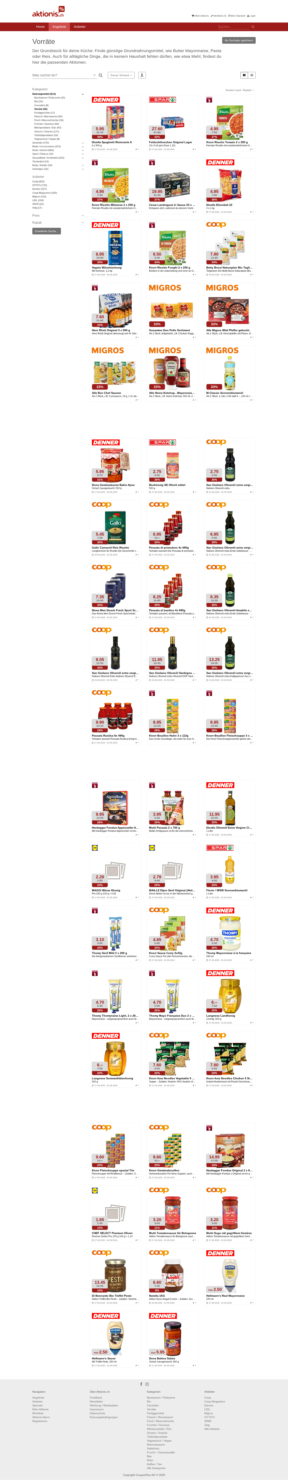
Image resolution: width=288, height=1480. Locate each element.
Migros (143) (39, 196)
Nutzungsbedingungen (104, 1417)
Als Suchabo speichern (239, 40)
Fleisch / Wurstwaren (48, 116)
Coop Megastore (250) (44, 193)
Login (252, 15)
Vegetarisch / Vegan (47, 139)
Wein (150, 1460)
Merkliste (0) (219, 15)
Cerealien (41, 105)
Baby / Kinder (42, 165)
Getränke (40, 142)
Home (40, 26)
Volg (207, 1425)
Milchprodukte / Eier (47, 127)
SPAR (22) (38, 204)
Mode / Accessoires (46, 146)
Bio (38, 101)
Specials (37, 1405)
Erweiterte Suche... (46, 231)
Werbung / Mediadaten (104, 1405)
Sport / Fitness (42, 154)
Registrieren (39, 1421)
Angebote (59, 26)
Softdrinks (153, 1448)
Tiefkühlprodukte (46, 135)
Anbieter (80, 26)
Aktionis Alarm (41, 1417)
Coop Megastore (214, 1401)
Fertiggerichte (44, 112)
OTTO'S (209, 1417)
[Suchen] (253, 26)
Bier (149, 1456)
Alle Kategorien (156, 1468)
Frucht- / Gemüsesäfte (161, 1452)
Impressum (97, 1409)
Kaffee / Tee (154, 1464)
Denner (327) (39, 189)
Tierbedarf (40, 161)
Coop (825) (38, 181)
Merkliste (37, 1413)
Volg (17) (37, 207)
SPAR (207, 1421)
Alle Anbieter (212, 1428)
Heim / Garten (43, 150)
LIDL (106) (38, 200)
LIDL (207, 1409)
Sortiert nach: (238, 90)
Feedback (96, 1397)
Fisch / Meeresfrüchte (48, 120)
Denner (209, 1405)
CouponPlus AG (145, 1474)
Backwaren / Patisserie (49, 97)
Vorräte (40, 109)
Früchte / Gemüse (46, 124)
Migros (208, 1413)
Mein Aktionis (201, 15)
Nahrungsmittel (44, 94)
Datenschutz (97, 1413)
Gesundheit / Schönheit (48, 157)
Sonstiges (40, 169)
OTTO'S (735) (39, 185)
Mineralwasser (156, 1444)
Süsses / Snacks (46, 131)
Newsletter (96, 1401)
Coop (207, 1397)
